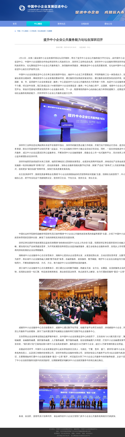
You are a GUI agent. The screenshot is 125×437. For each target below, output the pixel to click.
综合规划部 (42, 31)
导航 (18, 31)
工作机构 (33, 31)
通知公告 (108, 24)
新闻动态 (61, 24)
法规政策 (85, 24)
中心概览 (38, 24)
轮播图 (49, 31)
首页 (15, 24)
